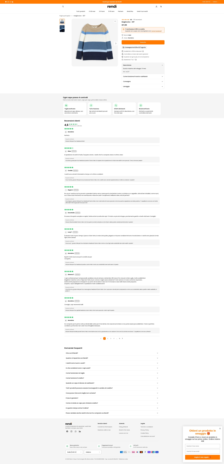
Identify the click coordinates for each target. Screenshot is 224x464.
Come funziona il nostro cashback (135, 76)
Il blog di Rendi (123, 427)
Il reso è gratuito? (72, 398)
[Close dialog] (220, 428)
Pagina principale (64, 16)
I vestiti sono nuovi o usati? (75, 363)
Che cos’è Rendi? (72, 353)
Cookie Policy (145, 433)
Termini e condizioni (147, 427)
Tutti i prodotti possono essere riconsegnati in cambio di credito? (89, 388)
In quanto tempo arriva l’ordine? (77, 408)
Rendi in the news (124, 430)
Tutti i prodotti (80, 11)
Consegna (127, 81)
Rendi (71, 459)
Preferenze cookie (123, 459)
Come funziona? (156, 31)
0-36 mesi (92, 11)
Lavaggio (126, 86)
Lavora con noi (123, 433)
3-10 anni (102, 11)
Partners (120, 11)
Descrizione (127, 65)
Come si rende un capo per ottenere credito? (82, 403)
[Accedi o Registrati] (156, 6)
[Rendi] (112, 6)
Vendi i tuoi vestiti (142, 11)
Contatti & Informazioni (105, 427)
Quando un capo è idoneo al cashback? (80, 383)
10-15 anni (111, 11)
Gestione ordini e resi (104, 430)
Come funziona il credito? (75, 378)
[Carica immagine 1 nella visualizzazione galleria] (95, 42)
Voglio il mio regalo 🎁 (202, 457)
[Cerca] (63, 6)
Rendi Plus (130, 11)
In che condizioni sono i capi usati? (78, 368)
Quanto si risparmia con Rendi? (77, 358)
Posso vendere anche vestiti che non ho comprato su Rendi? (87, 413)
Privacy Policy (145, 430)
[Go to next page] (122, 338)
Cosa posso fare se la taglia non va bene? (81, 393)
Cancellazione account (148, 436)
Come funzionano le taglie (75, 373)
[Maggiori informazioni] (143, 51)
